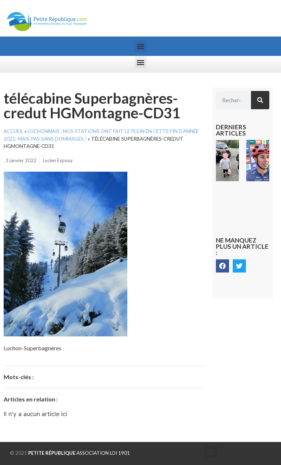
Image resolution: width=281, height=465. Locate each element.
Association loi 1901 (79, 453)
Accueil (13, 131)
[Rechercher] (260, 100)
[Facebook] (222, 265)
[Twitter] (239, 265)
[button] (141, 46)
